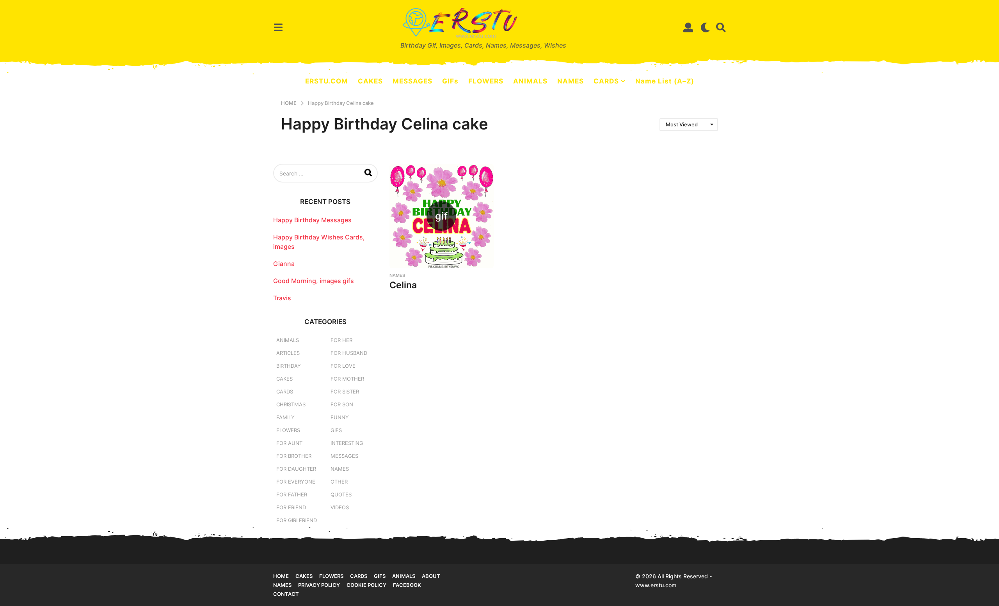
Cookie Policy (366, 585)
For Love (343, 366)
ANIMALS (530, 81)
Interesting (347, 443)
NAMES (570, 81)
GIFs (450, 81)
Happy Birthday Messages (312, 220)
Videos (340, 507)
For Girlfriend (296, 520)
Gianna (284, 264)
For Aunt (289, 443)
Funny (340, 417)
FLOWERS (485, 81)
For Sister (345, 391)
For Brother (293, 456)
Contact (286, 594)
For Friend (291, 507)
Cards (284, 391)
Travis (282, 298)
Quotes (341, 494)
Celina (403, 285)
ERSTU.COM (326, 81)
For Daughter (296, 469)
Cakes (284, 379)
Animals (287, 340)
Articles (288, 353)
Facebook (407, 585)
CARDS (606, 81)
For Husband (349, 353)
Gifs (380, 576)
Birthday (288, 366)
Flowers (288, 430)
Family (285, 417)
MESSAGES (412, 81)
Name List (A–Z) (664, 81)
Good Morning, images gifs (313, 281)
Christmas (291, 404)
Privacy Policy (319, 585)
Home (281, 576)
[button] (278, 27)
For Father (291, 494)
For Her (341, 340)
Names (397, 275)
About (431, 576)
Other (339, 481)
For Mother (347, 379)
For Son (342, 404)
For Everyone (295, 481)
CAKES (370, 81)
